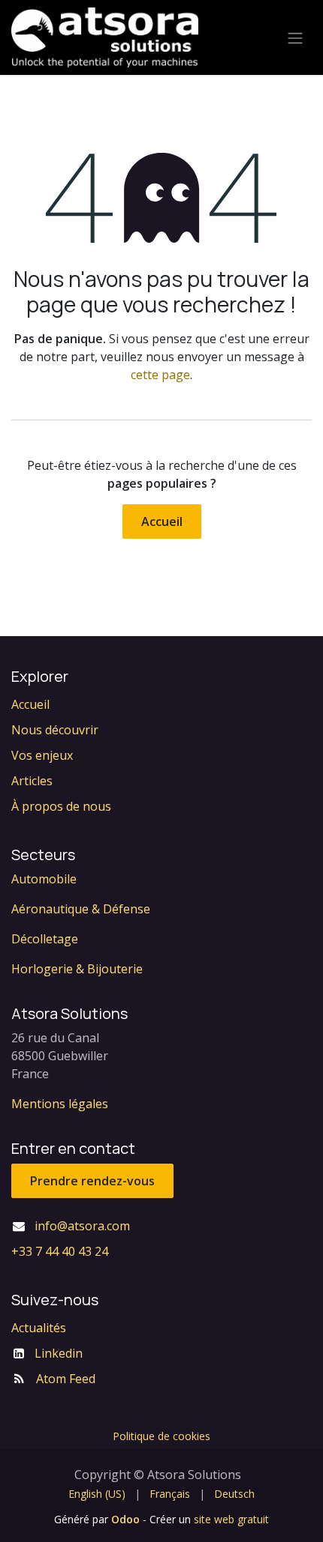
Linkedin (59, 1353)
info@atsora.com (82, 1226)
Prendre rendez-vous (92, 1181)
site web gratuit (231, 1519)
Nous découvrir (54, 730)
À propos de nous (61, 806)
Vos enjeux (42, 755)
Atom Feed (65, 1378)
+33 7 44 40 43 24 (59, 1251)
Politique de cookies (161, 1436)
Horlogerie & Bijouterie (77, 969)
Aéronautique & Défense (80, 909)
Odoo (127, 1519)
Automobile (44, 879)
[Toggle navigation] (295, 37)
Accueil (162, 521)
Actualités (38, 1327)
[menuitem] (96, 1494)
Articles (32, 780)
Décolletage (44, 939)
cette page (160, 374)
